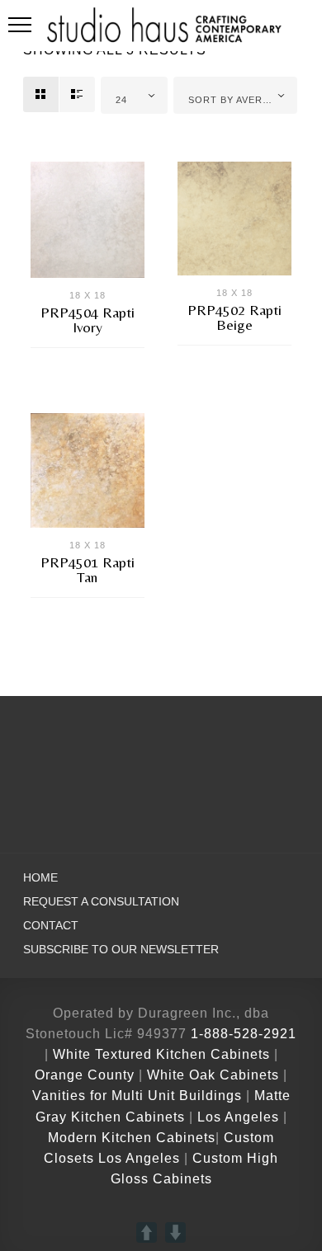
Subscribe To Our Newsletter (121, 949)
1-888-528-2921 (243, 1034)
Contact (50, 925)
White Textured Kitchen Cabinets (161, 1054)
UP (146, 1232)
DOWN (175, 1232)
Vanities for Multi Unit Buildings (137, 1096)
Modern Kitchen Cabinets (131, 1138)
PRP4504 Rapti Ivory (87, 319)
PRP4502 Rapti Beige (234, 317)
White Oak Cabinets (213, 1075)
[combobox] (134, 95)
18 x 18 (87, 295)
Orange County (87, 1075)
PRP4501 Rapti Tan (87, 569)
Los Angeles (238, 1117)
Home (40, 878)
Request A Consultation (101, 902)
